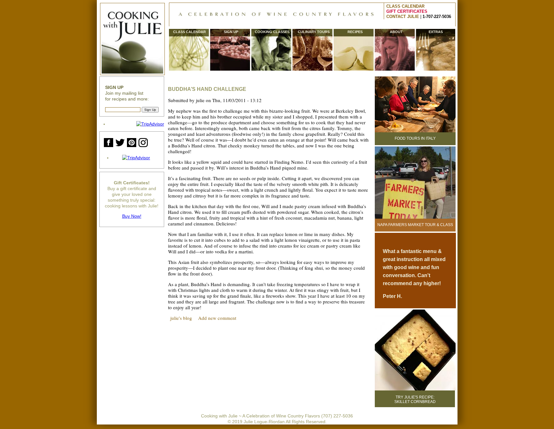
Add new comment (217, 318)
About (396, 32)
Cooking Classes (272, 32)
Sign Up (231, 32)
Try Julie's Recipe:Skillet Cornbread (415, 399)
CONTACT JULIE (402, 16)
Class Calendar (189, 32)
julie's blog (181, 318)
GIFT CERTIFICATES (406, 11)
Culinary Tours (314, 32)
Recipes (355, 32)
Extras (436, 32)
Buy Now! (131, 216)
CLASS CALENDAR (405, 6)
